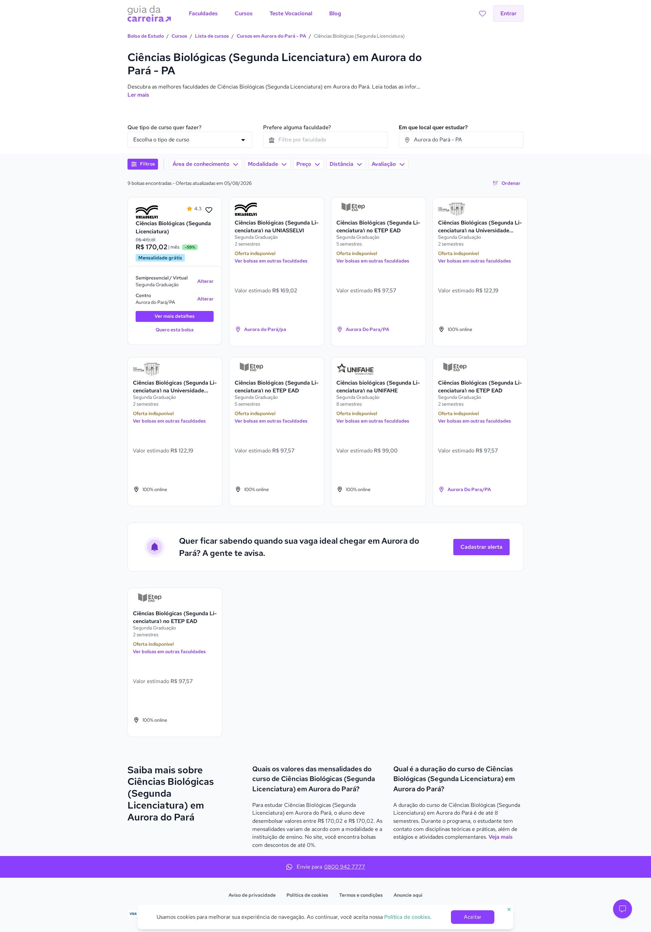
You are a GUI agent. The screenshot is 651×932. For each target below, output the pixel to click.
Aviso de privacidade (252, 895)
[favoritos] (482, 13)
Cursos (179, 36)
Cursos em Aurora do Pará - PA (271, 36)
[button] (622, 908)
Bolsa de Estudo (145, 36)
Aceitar (472, 916)
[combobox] (325, 140)
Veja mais (501, 836)
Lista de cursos (212, 36)
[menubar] (265, 13)
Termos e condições (361, 895)
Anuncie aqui (408, 895)
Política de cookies (307, 895)
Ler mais (138, 94)
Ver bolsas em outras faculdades (271, 261)
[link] (154, 212)
